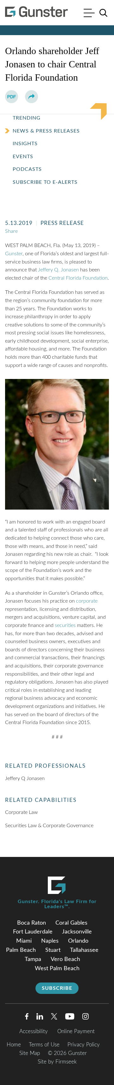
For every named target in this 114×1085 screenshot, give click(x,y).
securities (65, 625)
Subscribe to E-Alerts (45, 182)
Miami (24, 941)
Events (23, 156)
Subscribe (57, 988)
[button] (31, 96)
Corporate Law (21, 812)
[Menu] (89, 13)
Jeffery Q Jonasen (25, 778)
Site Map (29, 1053)
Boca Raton (31, 923)
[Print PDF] (11, 96)
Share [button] (11, 231)
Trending (27, 118)
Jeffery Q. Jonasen (58, 269)
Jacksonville (77, 932)
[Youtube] (69, 1017)
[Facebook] (26, 1017)
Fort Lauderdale (33, 932)
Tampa (33, 959)
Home (14, 1044)
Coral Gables (71, 923)
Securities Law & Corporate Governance (49, 825)
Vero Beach (65, 959)
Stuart (52, 950)
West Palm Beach (57, 968)
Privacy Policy (83, 1044)
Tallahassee (84, 950)
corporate (87, 601)
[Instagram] (85, 1017)
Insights (25, 143)
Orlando (78, 941)
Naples (50, 941)
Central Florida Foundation (78, 278)
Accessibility (33, 1031)
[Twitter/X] (54, 1017)
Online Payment (76, 1031)
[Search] (103, 13)
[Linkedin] (39, 1017)
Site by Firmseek (57, 1061)
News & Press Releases (46, 130)
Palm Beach (21, 950)
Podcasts (27, 169)
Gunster (13, 253)
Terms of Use (44, 1044)
